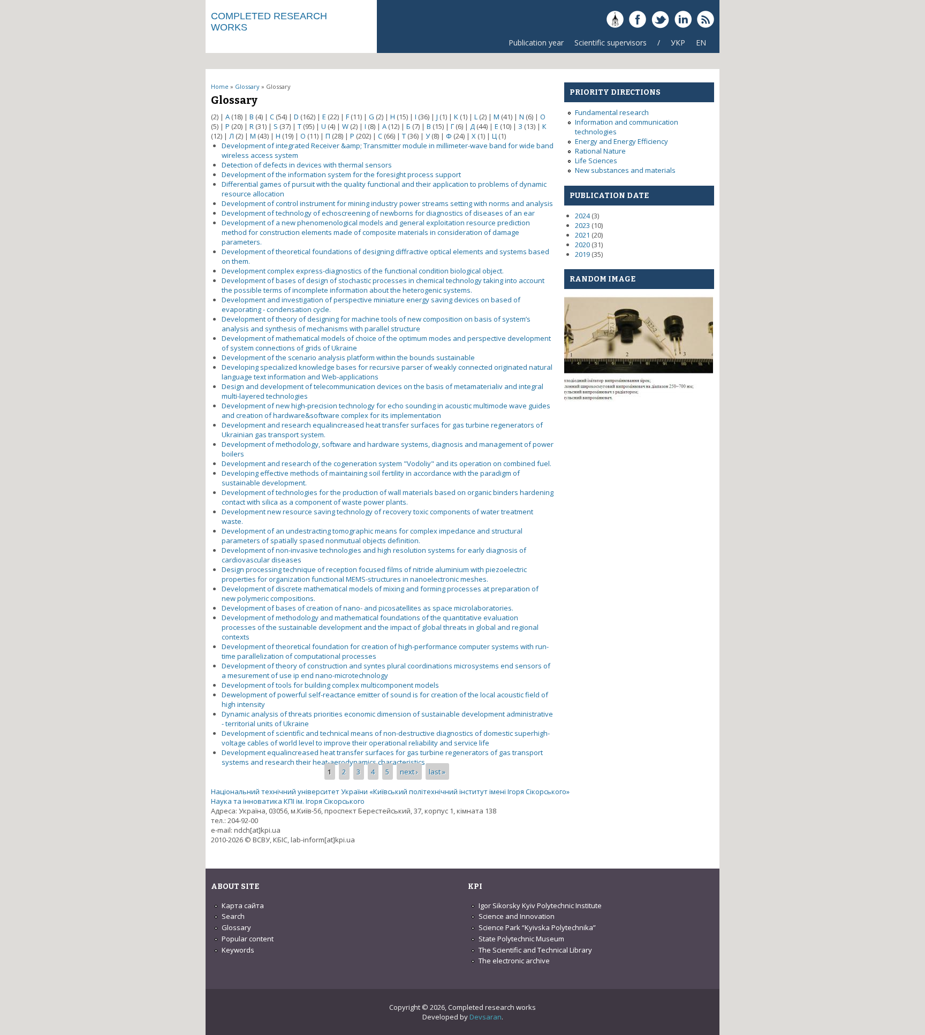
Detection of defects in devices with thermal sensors (307, 165)
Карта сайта (243, 905)
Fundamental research (612, 112)
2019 (582, 254)
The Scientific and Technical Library (535, 950)
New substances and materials (625, 170)
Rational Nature (600, 151)
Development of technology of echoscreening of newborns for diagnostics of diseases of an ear (378, 213)
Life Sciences (596, 160)
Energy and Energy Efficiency (621, 141)
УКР (678, 42)
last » (437, 772)
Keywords (238, 950)
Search (233, 916)
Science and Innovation (517, 916)
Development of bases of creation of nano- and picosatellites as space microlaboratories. (367, 608)
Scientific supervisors (610, 42)
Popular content (248, 938)
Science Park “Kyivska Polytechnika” (537, 927)
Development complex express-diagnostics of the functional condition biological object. (363, 271)
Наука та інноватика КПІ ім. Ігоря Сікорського (288, 801)
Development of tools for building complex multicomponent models (330, 685)
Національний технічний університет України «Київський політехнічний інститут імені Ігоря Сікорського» (390, 791)
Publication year (536, 42)
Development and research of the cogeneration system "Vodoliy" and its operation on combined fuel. (386, 463)
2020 (582, 244)
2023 (582, 225)
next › (409, 772)
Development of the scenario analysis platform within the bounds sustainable (348, 357)
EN (701, 42)
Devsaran (485, 1017)
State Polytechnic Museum (521, 938)
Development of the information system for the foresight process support (341, 174)
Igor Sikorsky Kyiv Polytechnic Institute (540, 905)
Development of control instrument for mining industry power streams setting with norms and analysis (387, 203)
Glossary (247, 86)
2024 (582, 215)
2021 (582, 235)
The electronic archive (514, 960)
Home (220, 86)
